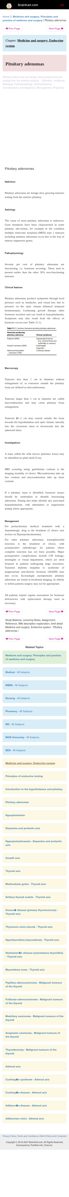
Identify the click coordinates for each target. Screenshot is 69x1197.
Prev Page (14, 28)
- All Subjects (14, 724)
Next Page (55, 28)
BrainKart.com (28, 5)
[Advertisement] (34, 126)
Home (6, 16)
